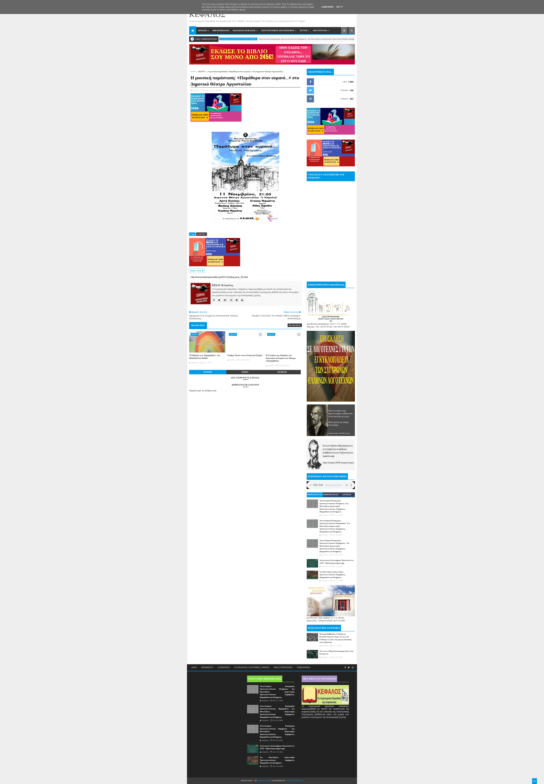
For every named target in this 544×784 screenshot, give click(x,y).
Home (193, 71)
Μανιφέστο (207, 667)
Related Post (198, 325)
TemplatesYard (264, 781)
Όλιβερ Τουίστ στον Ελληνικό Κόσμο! (244, 355)
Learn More (327, 7)
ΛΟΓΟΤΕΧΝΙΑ (320, 30)
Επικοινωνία (303, 667)
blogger (208, 372)
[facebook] (345, 667)
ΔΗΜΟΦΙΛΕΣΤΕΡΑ (331, 495)
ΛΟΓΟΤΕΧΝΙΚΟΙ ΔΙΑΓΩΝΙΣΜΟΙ (277, 30)
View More (295, 325)
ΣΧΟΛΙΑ (346, 494)
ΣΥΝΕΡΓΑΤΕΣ (224, 667)
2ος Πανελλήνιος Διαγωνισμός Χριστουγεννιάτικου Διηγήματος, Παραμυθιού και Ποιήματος (332, 575)
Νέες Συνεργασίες (283, 667)
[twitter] (348, 667)
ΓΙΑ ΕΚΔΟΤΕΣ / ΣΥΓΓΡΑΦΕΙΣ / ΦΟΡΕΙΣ (251, 667)
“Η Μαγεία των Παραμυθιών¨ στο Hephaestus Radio (204, 356)
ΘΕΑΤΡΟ (201, 71)
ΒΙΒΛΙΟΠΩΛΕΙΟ (221, 30)
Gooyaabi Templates (294, 781)
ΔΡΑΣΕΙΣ (202, 30)
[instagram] (352, 667)
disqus (245, 372)
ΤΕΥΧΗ (303, 30)
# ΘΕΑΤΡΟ (201, 234)
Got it (339, 7)
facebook (282, 372)
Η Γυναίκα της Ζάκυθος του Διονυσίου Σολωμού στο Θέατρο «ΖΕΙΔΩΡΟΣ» (281, 358)
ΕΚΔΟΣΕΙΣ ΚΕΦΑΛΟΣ (244, 30)
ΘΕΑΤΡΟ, (219, 90)
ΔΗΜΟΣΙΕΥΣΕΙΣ (315, 495)
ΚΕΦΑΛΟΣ (207, 14)
